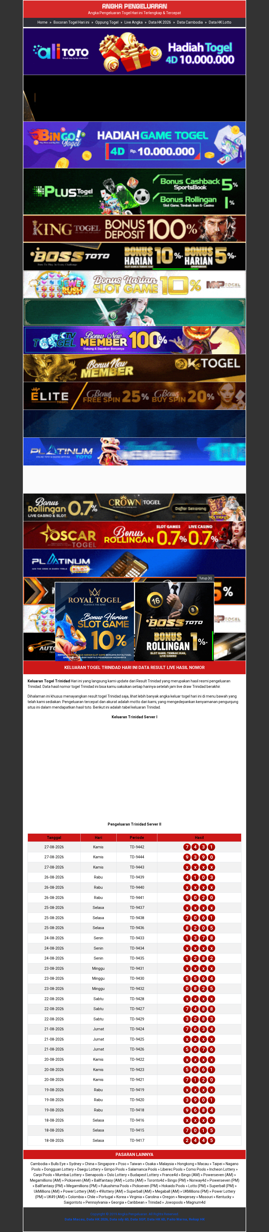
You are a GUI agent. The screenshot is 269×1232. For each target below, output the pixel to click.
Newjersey (186, 1197)
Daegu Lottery (89, 1169)
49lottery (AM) (111, 1191)
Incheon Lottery (222, 1169)
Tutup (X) (205, 578)
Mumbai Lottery (68, 1175)
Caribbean (135, 1202)
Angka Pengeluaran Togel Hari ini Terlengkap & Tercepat (134, 13)
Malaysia (166, 1164)
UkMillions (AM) (47, 1191)
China (89, 1164)
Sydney (75, 1164)
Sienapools (94, 1175)
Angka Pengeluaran (132, 1214)
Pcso (122, 1164)
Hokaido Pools (173, 1186)
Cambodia (39, 1164)
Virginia (136, 1197)
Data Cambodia (190, 22)
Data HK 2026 (160, 22)
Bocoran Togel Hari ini (71, 22)
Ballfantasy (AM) (108, 1180)
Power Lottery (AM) (79, 1191)
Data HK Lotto (220, 22)
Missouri (206, 1197)
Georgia (117, 1202)
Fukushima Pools (115, 1186)
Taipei (217, 1164)
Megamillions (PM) (81, 1186)
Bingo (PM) (177, 1180)
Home (43, 22)
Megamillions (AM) (45, 1180)
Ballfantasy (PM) (49, 1186)
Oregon (168, 1197)
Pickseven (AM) (78, 1180)
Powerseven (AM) (218, 1175)
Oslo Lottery (117, 1175)
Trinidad (154, 1202)
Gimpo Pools (114, 1169)
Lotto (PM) (197, 1186)
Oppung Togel (106, 22)
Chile (91, 1197)
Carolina (152, 1197)
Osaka (150, 1164)
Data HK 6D (156, 1219)
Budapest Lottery (144, 1175)
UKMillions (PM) (196, 1191)
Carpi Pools (42, 1175)
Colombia (76, 1197)
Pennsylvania (97, 1202)
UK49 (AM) (56, 1197)
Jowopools (174, 1202)
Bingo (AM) (190, 1175)
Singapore (106, 1164)
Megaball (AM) (167, 1191)
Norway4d (197, 1180)
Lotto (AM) (134, 1180)
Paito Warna (177, 1219)
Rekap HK (197, 1219)
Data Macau (75, 1219)
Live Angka (134, 22)
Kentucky (223, 1197)
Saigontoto (73, 1202)
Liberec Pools (172, 1169)
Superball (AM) (139, 1191)
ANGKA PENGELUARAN (134, 6)
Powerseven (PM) (224, 1180)
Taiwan (136, 1164)
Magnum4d (195, 1202)
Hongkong (185, 1164)
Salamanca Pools (142, 1169)
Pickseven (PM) (145, 1186)
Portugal (106, 1197)
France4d (170, 1175)
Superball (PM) (221, 1186)
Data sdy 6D (119, 1219)
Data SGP (137, 1219)
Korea (121, 1197)
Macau (203, 1164)
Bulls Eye (58, 1164)
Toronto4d (155, 1180)
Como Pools (196, 1169)
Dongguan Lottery (59, 1169)
